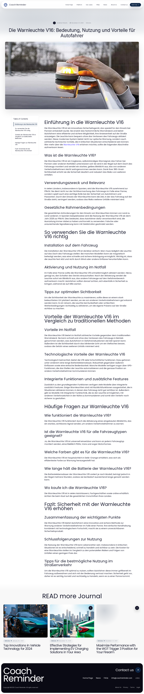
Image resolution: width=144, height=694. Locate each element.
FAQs (106, 678)
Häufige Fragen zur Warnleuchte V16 (25, 143)
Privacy (125, 687)
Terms (132, 687)
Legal (138, 687)
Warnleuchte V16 (71, 144)
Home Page (88, 678)
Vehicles (88, 23)
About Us (118, 687)
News (98, 678)
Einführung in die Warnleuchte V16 (26, 124)
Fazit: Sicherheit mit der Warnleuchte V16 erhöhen (23, 149)
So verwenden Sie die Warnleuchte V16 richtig (22, 129)
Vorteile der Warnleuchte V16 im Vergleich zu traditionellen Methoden (25, 136)
